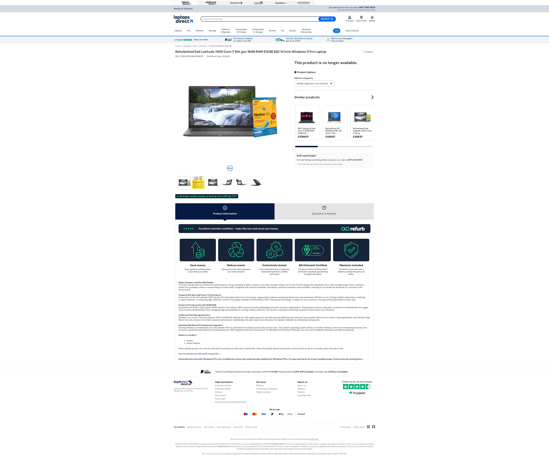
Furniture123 (238, 427)
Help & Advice (352, 30)
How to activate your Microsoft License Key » (199, 353)
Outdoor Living (251, 427)
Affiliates (301, 388)
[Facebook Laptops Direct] (372, 428)
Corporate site (304, 395)
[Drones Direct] (235, 3)
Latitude (202, 46)
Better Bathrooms (224, 427)
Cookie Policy (345, 427)
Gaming (212, 30)
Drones (292, 30)
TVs (282, 30)
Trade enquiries (263, 392)
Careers (301, 392)
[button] (282, 110)
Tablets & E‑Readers (225, 30)
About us (301, 385)
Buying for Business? (183, 8)
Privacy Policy (359, 427)
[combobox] (268, 19)
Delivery (260, 385)
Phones (272, 30)
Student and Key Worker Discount (230, 402)
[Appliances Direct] (210, 3)
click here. (314, 439)
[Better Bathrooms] (258, 3)
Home (178, 46)
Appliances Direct (194, 427)
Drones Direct (209, 427)
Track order (220, 398)
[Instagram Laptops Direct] (367, 428)
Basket (372, 20)
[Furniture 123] (280, 3)
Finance (218, 392)
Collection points (222, 388)
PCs (188, 30)
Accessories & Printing (241, 30)
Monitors (200, 30)
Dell (194, 46)
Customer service (223, 385)
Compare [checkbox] (368, 51)
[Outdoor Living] (303, 3)
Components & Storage (258, 30)
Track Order (361, 20)
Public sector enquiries (266, 388)
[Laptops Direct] (185, 3)
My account (220, 395)
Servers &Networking (306, 30)
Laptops (178, 30)
